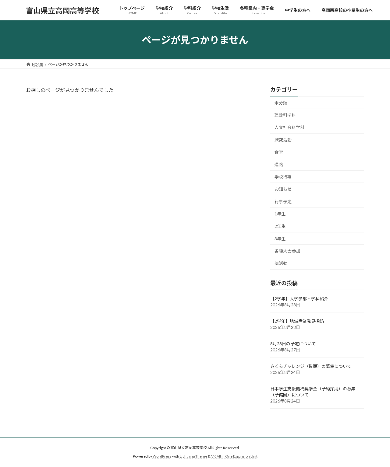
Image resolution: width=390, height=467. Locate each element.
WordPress (162, 456)
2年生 (280, 226)
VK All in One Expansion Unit (234, 456)
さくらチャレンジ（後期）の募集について (310, 366)
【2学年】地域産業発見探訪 (297, 321)
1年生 (280, 214)
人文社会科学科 (289, 127)
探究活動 (283, 139)
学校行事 (283, 176)
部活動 (281, 263)
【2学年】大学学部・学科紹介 (299, 298)
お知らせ (283, 189)
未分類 (281, 102)
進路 (279, 164)
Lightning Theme (193, 456)
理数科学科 (285, 115)
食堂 (279, 152)
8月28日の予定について (293, 343)
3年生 (280, 238)
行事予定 (283, 201)
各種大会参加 (287, 250)
